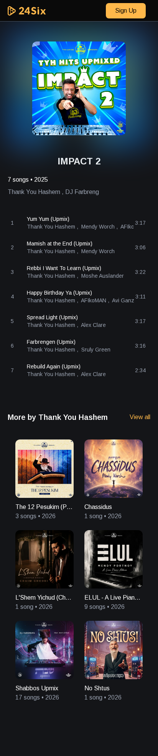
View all (140, 417)
